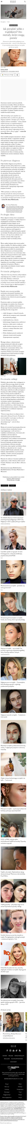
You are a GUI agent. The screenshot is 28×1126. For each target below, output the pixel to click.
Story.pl (20, 1097)
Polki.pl (20, 1084)
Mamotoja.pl (6, 1092)
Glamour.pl (7, 1086)
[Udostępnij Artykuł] (17, 74)
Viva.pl (20, 1092)
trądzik (12, 485)
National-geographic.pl (6, 1097)
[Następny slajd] (26, 1022)
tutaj (10, 1123)
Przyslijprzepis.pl (20, 1089)
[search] (25, 1)
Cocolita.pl (7, 1089)
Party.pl (6, 1084)
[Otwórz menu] (1, 1)
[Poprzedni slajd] (1, 1022)
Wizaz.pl (20, 1094)
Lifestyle (4, 485)
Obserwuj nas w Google (8, 74)
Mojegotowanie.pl (6, 1094)
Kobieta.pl (20, 1086)
